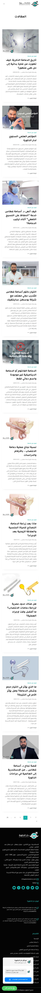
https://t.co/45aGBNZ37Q (29, 911)
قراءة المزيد (32, 98)
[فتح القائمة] (4, 3)
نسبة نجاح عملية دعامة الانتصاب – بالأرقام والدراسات (22, 451)
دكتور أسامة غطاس (26, 72)
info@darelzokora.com (28, 879)
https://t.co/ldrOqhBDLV (30, 923)
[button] (18, 979)
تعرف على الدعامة (32, 56)
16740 (34, 883)
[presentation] (20, 41)
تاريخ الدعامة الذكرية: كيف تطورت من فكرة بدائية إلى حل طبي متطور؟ (21, 64)
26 (7, 817)
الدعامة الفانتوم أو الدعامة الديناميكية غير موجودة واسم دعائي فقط (21, 375)
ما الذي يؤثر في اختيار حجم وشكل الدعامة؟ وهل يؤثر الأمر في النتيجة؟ (21, 691)
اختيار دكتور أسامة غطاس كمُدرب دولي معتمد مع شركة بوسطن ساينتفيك (21, 296)
